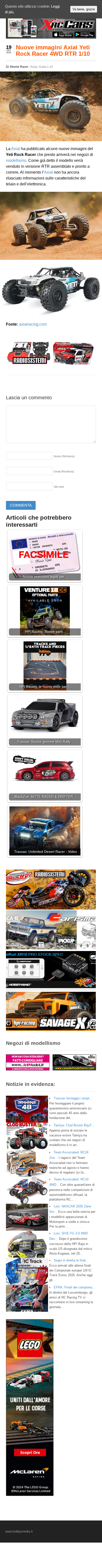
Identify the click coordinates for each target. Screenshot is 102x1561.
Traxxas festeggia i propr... (73, 1098)
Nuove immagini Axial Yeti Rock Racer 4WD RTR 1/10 (53, 50)
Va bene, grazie (84, 9)
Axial (33, 67)
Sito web (59, 486)
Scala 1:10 (46, 67)
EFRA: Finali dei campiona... (74, 1287)
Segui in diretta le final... (71, 1260)
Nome (64, 456)
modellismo (16, 160)
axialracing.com (33, 324)
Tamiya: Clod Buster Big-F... (74, 1125)
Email (64, 471)
